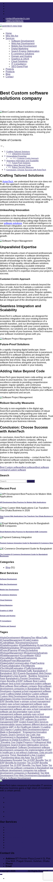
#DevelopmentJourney (26, 642)
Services (10, 38)
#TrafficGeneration (33, 668)
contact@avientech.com (24, 866)
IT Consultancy (18, 64)
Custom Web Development (13, 696)
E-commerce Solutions (22, 53)
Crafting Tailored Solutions (18, 151)
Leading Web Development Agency (31, 729)
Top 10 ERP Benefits (33, 760)
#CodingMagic (7, 642)
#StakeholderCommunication (14, 663)
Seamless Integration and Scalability (22, 160)
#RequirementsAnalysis (35, 653)
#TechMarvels (28, 665)
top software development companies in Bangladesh (23, 771)
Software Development (22, 41)
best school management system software (30, 683)
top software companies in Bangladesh (29, 768)
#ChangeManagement (11, 640)
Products (10, 71)
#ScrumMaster (27, 655)
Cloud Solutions (19, 61)
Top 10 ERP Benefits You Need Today (29, 765)
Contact (9, 76)
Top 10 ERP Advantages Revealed (21, 758)
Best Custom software (11, 467)
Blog (8, 74)
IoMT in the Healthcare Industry (24, 727)
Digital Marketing (19, 48)
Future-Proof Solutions (21, 163)
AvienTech (8, 181)
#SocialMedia (7, 658)
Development (28, 699)
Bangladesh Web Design (38, 673)
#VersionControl (8, 671)
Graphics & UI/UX (20, 59)
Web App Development (22, 43)
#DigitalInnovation (9, 645)
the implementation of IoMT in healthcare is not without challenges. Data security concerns (26, 752)
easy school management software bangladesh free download (24, 715)
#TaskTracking (37, 663)
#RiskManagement (9, 655)
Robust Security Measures (23, 167)
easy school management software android (24, 705)
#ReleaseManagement (11, 653)
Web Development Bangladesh (34, 775)
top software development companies (26, 769)
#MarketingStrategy (10, 648)
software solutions (13, 223)
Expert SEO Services (37, 722)
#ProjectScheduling (28, 650)
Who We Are (12, 36)
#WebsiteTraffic (24, 671)
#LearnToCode (44, 645)
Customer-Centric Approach (28, 158)
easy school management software (25, 704)
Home (9, 33)
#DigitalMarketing (27, 645)
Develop (16, 699)
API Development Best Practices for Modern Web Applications (23, 502)
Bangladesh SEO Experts (13, 673)
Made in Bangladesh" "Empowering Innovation (23, 732)
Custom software (17, 470)
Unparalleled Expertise (16, 156)
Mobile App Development (24, 46)
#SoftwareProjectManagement (15, 660)
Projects (10, 69)
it (41, 727)
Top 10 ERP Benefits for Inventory (25, 761)
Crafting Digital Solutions (18, 694)
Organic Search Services (12, 734)
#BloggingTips (27, 637)
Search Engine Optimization (25, 51)
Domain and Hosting (21, 56)
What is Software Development (15, 778)
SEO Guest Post (19, 66)
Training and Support (8, 626)
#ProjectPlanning (8, 650)
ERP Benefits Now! (9, 719)
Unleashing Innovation (21, 154)
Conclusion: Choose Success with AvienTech (26, 170)
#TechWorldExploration (11, 668)
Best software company (25, 686)
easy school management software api (25, 707)
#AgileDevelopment (10, 637)
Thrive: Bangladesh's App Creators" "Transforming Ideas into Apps (23, 756)
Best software (28, 467)
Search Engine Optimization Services (29, 745)
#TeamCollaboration (10, 665)
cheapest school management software (31, 691)
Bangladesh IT (40, 671)
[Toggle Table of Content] (2, 146)
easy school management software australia (20, 712)
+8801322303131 (22, 863)
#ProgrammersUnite (30, 648)
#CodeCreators (30, 640)
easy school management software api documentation (26, 710)
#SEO (38, 655)
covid (2, 694)
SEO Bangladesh (9, 747)
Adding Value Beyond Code (18, 165)
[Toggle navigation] (1, 29)
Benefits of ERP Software (19, 681)
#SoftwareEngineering (25, 658)
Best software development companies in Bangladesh (26, 687)
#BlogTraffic (42, 637)
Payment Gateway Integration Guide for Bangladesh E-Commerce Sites (26, 543)
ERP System (20, 722)
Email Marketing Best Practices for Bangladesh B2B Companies (23, 532)
